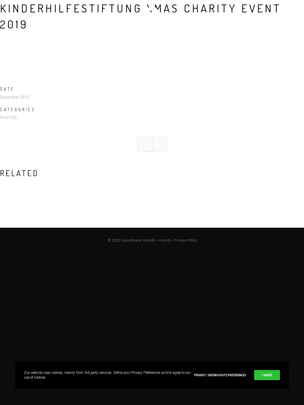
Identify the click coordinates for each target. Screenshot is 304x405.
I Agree (267, 375)
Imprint (165, 240)
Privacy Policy (185, 240)
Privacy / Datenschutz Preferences (220, 375)
